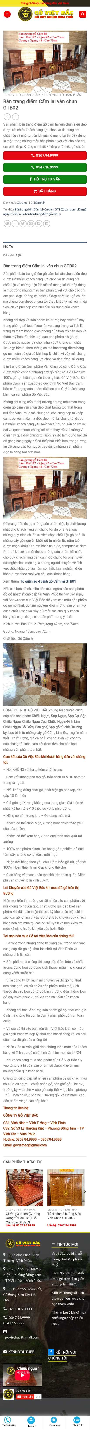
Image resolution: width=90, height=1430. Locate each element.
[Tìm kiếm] (83, 14)
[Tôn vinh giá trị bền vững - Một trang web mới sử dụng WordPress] (45, 14)
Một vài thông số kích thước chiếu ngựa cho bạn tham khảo (68, 1298)
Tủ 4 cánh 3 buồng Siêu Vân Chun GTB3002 (64, 1216)
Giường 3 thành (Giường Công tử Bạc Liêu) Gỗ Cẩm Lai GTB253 (23, 1218)
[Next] (85, 1200)
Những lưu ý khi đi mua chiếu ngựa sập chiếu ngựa (69, 1317)
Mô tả (8, 246)
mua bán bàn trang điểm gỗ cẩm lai (40, 214)
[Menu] (7, 14)
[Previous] (5, 1200)
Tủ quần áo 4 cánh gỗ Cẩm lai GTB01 (48, 581)
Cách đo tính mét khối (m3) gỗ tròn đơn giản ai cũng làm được (68, 1278)
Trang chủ (12, 95)
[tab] (45, 246)
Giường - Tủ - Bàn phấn (62, 95)
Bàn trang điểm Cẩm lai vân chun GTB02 (39, 209)
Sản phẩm (32, 95)
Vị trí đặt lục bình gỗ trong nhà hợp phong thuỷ (67, 1258)
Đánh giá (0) (12, 255)
